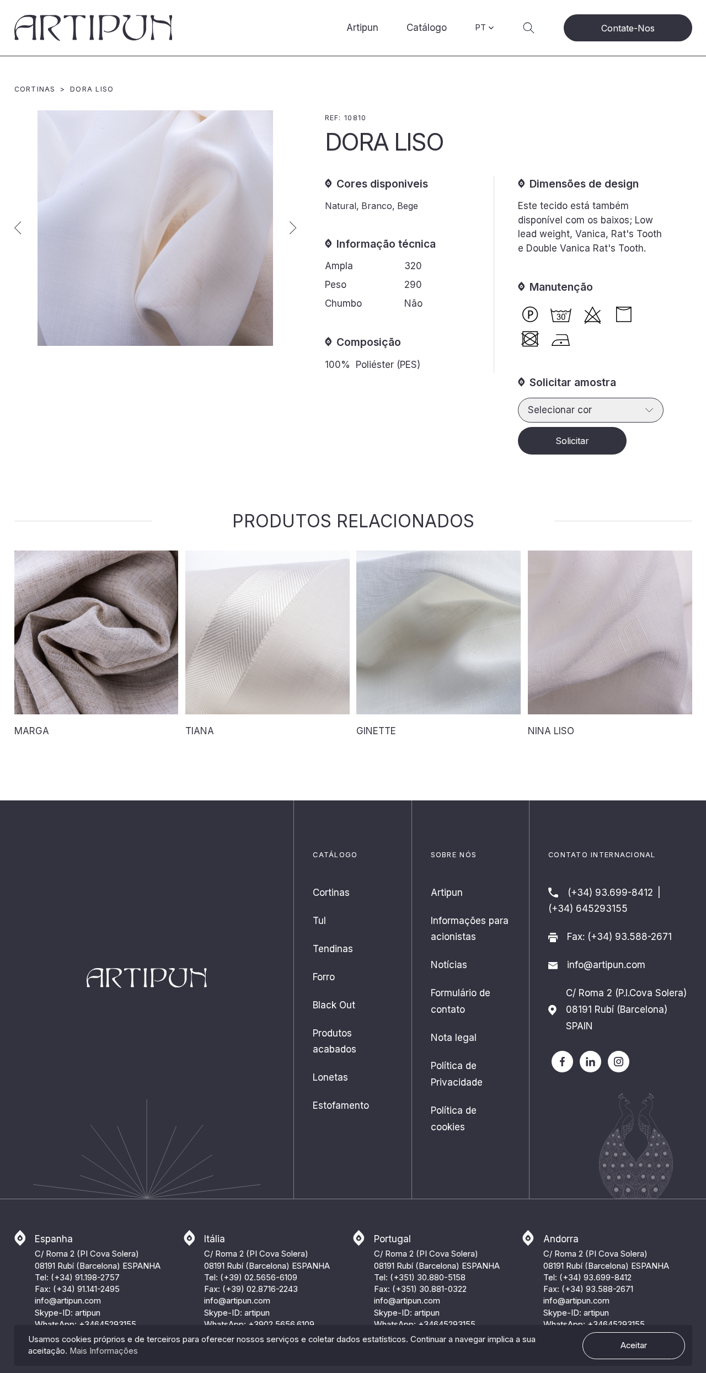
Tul (319, 920)
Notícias (449, 964)
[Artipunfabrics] (562, 1061)
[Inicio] (93, 28)
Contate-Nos (628, 28)
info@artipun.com (606, 964)
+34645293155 (107, 1324)
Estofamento (341, 1105)
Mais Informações (103, 1351)
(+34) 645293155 (588, 908)
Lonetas (330, 1077)
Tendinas (333, 948)
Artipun (362, 27)
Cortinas (35, 89)
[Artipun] (590, 1061)
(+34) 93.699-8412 (610, 892)
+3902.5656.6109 (281, 1324)
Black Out (334, 1005)
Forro (324, 976)
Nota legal (454, 1037)
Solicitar (572, 440)
